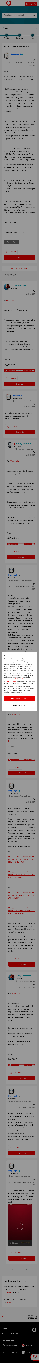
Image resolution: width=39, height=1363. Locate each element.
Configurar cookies (19, 705)
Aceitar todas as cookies (19, 699)
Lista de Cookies (11, 681)
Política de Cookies (20, 679)
